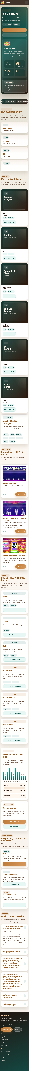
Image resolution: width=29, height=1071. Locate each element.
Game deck (4, 1040)
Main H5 (14, 35)
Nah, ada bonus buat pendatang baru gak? (9, 1004)
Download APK (7, 1029)
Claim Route (21, 494)
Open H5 (17, 1029)
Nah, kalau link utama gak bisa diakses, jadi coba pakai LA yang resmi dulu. (12, 995)
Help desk (4, 1045)
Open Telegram (14, 821)
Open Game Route (9, 222)
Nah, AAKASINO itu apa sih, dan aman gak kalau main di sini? (13, 927)
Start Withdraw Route (14, 686)
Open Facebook (14, 905)
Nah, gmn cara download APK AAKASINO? (12, 952)
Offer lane (4, 1042)
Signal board (5, 1037)
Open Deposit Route (14, 610)
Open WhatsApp (14, 884)
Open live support (14, 826)
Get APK (14, 30)
